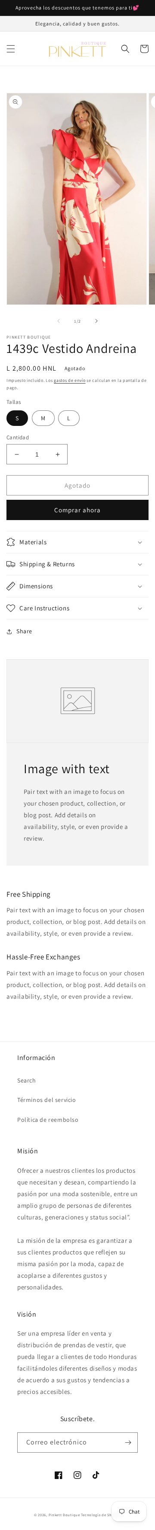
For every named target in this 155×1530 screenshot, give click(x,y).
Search (26, 1080)
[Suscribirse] (127, 1442)
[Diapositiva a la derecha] (96, 320)
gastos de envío (70, 380)
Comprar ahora (77, 510)
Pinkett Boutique (65, 1514)
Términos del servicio (46, 1100)
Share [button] (24, 631)
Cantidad (17, 437)
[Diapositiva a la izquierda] (58, 320)
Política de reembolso (48, 1120)
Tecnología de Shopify (101, 1514)
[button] (10, 48)
